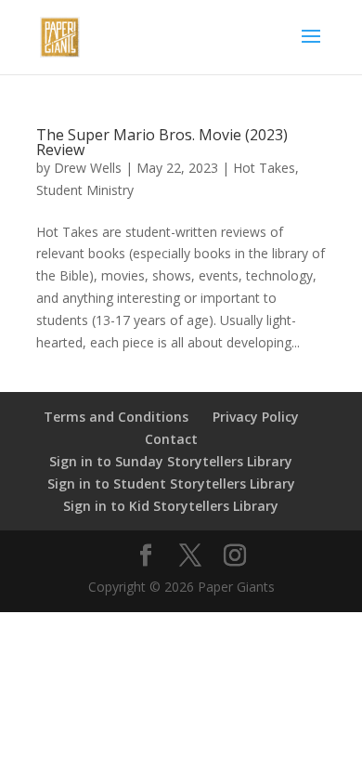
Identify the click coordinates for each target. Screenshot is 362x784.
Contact (171, 439)
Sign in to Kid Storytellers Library (170, 506)
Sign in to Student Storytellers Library (171, 483)
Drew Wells (88, 167)
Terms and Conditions (116, 416)
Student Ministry (85, 190)
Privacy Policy (256, 416)
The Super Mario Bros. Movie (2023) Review (162, 142)
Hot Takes (264, 167)
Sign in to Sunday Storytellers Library (170, 461)
